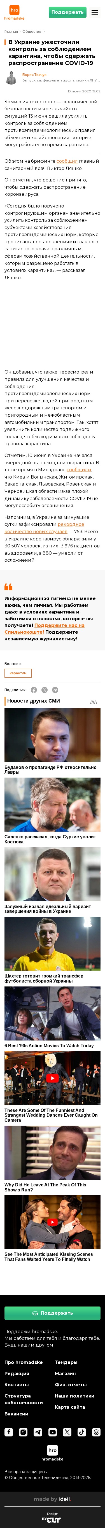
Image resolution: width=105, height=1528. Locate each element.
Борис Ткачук (34, 75)
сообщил (67, 161)
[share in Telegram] (55, 690)
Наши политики (74, 1396)
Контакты (16, 1384)
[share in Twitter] (44, 690)
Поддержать (68, 12)
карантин (18, 673)
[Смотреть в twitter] (67, 1432)
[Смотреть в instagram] (23, 1432)
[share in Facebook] (34, 690)
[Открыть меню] (95, 12)
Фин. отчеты (71, 1384)
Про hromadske (23, 1362)
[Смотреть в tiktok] (82, 1432)
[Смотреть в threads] (96, 1432)
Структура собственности (23, 1399)
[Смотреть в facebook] (8, 1432)
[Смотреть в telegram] (38, 1432)
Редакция (16, 1373)
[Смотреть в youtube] (52, 1432)
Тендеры (66, 1362)
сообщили (79, 469)
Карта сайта (70, 1407)
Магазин (65, 1373)
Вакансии (16, 1414)
